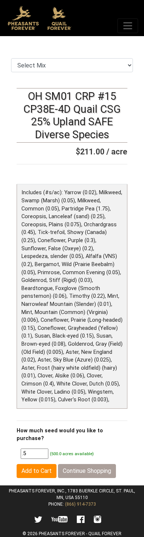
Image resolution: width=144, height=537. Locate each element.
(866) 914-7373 (80, 504)
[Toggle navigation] (127, 25)
